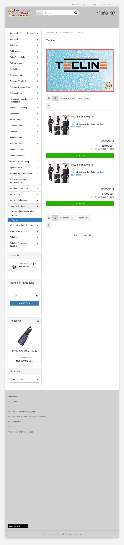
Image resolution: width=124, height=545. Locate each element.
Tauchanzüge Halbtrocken (21, 173)
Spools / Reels (16, 167)
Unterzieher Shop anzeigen (23, 211)
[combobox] (67, 98)
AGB (9, 427)
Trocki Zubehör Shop (19, 200)
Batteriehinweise (15, 421)
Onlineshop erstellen (52, 534)
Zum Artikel (80, 155)
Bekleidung (15, 51)
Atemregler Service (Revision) (22, 33)
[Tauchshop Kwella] (19, 13)
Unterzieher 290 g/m (82, 116)
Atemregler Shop (17, 39)
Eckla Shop (15, 69)
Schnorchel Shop (17, 156)
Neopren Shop (16, 144)
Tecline (15, 220)
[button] (78, 4)
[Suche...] (76, 13)
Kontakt (11, 406)
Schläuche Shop (17, 149)
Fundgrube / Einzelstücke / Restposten (21, 100)
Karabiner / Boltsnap (18, 108)
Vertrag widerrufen (18, 526)
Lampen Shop (16, 126)
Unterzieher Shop (17, 206)
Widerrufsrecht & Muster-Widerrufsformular (26, 416)
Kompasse (14, 114)
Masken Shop (16, 138)
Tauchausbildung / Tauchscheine (18, 181)
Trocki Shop (15, 194)
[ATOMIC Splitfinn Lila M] (24, 336)
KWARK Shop (15, 120)
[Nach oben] (115, 540)
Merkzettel (107, 4)
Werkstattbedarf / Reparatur (22, 225)
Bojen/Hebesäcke (17, 57)
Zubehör (13, 237)
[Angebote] (38, 321)
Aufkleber (14, 45)
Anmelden (24, 303)
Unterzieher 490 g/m (82, 164)
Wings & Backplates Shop (21, 231)
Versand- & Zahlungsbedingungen (22, 411)
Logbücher (14, 132)
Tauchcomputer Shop (19, 188)
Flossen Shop (16, 93)
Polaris (15, 216)
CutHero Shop (16, 63)
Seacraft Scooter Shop (19, 161)
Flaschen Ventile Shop (19, 81)
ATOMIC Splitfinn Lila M (24, 351)
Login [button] (93, 4)
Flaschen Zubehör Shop (20, 87)
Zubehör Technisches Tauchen (19, 244)
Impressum (12, 401)
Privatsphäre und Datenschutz (20, 432)
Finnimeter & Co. (17, 75)
